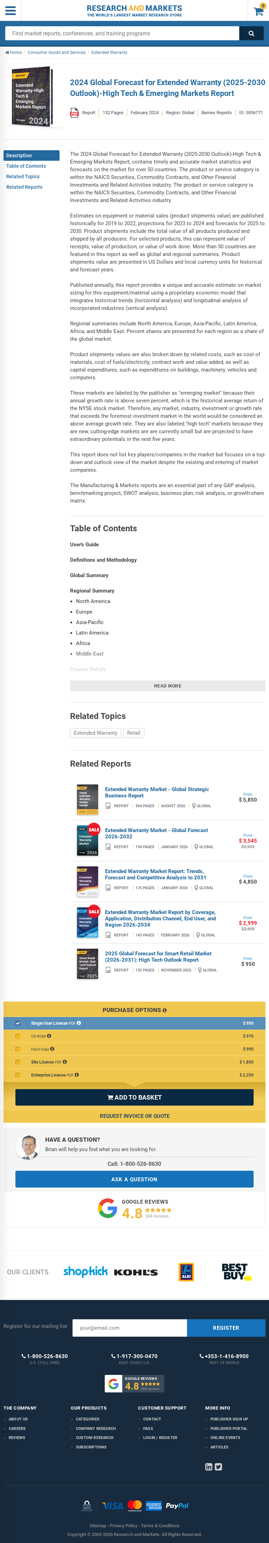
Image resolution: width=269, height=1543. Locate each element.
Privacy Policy (123, 1525)
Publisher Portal (229, 1428)
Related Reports (24, 187)
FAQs (148, 1428)
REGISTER (226, 1328)
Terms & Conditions (160, 1525)
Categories (87, 1419)
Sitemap (98, 1525)
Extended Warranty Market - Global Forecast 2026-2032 (156, 833)
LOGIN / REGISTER (160, 1437)
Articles (220, 1447)
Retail (133, 733)
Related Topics (23, 176)
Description (19, 155)
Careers (17, 1428)
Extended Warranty (95, 733)
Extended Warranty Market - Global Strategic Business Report (157, 792)
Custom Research (94, 1437)
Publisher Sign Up (229, 1419)
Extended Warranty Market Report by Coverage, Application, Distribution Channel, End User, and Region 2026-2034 (160, 918)
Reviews (17, 1437)
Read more (168, 686)
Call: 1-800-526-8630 (134, 1164)
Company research (96, 1428)
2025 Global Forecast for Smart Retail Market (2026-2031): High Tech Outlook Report (158, 956)
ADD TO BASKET (134, 1097)
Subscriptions (91, 1447)
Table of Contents (26, 166)
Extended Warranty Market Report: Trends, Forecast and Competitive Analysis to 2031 (156, 874)
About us (18, 1419)
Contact (152, 1419)
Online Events (226, 1437)
